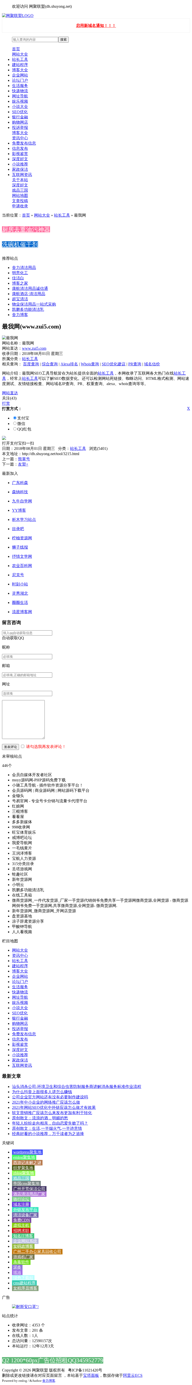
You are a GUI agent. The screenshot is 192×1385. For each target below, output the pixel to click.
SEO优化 (20, 112)
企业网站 (20, 75)
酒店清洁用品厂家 (29, 1194)
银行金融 (20, 117)
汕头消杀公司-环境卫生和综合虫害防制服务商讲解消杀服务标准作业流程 (76, 1086)
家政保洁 (20, 169)
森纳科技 (20, 492)
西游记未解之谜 (27, 1162)
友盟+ (23, 464)
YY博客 (19, 510)
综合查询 (50, 364)
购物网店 (20, 122)
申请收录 (20, 206)
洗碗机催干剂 (20, 244)
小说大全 (20, 106)
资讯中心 (20, 138)
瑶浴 (17, 1272)
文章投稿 (20, 201)
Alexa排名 (69, 364)
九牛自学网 (22, 501)
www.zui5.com (34, 348)
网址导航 (20, 96)
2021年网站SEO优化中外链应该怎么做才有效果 (54, 1107)
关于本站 (20, 180)
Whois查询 (90, 364)
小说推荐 (20, 164)
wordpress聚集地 (27, 1152)
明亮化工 (20, 273)
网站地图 (20, 195)
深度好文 (20, 159)
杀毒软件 (21, 1262)
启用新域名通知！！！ (96, 25)
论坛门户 (20, 80)
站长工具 (20, 59)
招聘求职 (21, 1230)
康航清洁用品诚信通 (30, 288)
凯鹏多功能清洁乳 (28, 309)
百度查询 (31, 364)
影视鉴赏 (20, 154)
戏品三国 (20, 190)
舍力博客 (20, 315)
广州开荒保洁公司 (29, 1189)
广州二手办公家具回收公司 (37, 1251)
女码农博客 (23, 1246)
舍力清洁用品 (24, 267)
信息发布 (20, 148)
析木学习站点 (24, 519)
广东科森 (20, 483)
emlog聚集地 (24, 1157)
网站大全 (20, 54)
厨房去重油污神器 (26, 229)
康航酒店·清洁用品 (28, 294)
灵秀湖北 (20, 593)
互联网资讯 (22, 174)
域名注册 (21, 1204)
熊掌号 (24, 459)
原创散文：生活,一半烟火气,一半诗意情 (47, 1128)
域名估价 (152, 364)
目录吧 (18, 529)
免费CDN (21, 1220)
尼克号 (18, 575)
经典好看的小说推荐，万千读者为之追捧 (48, 1134)
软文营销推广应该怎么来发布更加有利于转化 (52, 1113)
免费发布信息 (24, 143)
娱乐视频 (20, 101)
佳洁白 (18, 278)
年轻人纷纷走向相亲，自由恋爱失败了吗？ (50, 1123)
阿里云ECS (132, 1375)
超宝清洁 (20, 299)
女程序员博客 (25, 1288)
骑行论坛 (21, 1199)
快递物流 (20, 91)
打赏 (6, 403)
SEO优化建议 (114, 364)
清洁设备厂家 (25, 1215)
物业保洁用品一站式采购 (34, 304)
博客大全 (20, 70)
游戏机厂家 (23, 1257)
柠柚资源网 (22, 538)
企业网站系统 (25, 1241)
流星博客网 (22, 612)
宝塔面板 (91, 1375)
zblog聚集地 (23, 1173)
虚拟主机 (21, 1225)
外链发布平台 (25, 1210)
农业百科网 (22, 566)
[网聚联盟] (18, 15)
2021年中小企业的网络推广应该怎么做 (46, 1102)
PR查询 (134, 364)
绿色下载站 (23, 1278)
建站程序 (20, 65)
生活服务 (20, 85)
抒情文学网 (22, 556)
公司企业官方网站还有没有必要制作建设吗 (50, 1097)
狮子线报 (20, 547)
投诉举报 (20, 127)
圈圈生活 (20, 602)
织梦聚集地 (23, 1168)
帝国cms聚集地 (26, 1183)
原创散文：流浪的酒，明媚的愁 (40, 1118)
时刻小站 (20, 584)
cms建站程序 (24, 1283)
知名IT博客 (23, 1236)
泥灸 (17, 1267)
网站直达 (10, 393)
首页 (16, 49)
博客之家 (20, 283)
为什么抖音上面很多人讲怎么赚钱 (42, 1092)
